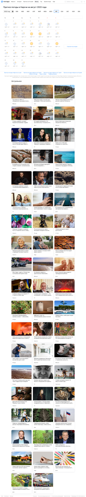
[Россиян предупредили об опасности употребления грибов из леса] (64, 397)
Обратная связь (67, 496)
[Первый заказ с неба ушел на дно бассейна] (64, 311)
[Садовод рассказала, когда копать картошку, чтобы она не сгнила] (43, 418)
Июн (45, 11)
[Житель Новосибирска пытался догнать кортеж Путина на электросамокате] (64, 95)
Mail (2, 496)
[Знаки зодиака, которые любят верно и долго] (43, 246)
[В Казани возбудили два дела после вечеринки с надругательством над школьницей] (43, 160)
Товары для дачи (52, 74)
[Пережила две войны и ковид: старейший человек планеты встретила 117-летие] (21, 246)
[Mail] (2, 1)
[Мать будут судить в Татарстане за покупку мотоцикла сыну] (21, 267)
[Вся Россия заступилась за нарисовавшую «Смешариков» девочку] (64, 462)
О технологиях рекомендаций (57, 496)
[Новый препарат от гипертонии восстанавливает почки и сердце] (43, 203)
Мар (28, 11)
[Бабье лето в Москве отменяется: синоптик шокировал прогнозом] (64, 138)
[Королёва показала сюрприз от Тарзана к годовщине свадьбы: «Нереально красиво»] (43, 138)
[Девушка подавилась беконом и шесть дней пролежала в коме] (43, 354)
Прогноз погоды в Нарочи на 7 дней (52, 72)
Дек (79, 11)
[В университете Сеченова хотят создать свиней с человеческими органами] (21, 160)
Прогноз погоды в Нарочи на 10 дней (73, 72)
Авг (56, 11)
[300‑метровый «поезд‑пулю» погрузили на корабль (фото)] (43, 483)
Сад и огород (43, 74)
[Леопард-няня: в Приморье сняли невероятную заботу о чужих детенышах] (43, 440)
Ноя (73, 11)
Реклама (11, 496)
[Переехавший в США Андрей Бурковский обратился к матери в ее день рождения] (21, 440)
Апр (34, 11)
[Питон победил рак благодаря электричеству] (64, 246)
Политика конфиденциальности (44, 496)
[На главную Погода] (6, 1)
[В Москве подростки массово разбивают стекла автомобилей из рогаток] (43, 95)
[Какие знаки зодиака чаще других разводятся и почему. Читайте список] (43, 462)
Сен (62, 11)
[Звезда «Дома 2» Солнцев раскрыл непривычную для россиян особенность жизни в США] (64, 483)
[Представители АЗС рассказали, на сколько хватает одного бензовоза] (21, 462)
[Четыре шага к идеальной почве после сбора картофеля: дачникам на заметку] (64, 181)
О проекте (35, 496)
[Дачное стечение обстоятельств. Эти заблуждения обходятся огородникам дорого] (64, 332)
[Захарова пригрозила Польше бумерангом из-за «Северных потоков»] (64, 418)
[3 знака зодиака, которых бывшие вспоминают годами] (21, 117)
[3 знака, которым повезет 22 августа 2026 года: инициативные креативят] (64, 375)
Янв (17, 11)
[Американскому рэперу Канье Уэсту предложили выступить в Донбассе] (64, 289)
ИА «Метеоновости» (81, 496)
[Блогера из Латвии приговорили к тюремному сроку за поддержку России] (64, 354)
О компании (6, 496)
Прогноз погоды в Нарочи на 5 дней (32, 72)
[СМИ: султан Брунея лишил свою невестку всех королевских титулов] (43, 181)
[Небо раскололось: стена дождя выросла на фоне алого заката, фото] (21, 332)
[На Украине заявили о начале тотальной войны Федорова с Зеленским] (21, 181)
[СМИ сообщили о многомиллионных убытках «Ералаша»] (64, 440)
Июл (50, 11)
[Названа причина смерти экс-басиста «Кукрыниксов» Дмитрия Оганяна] (43, 375)
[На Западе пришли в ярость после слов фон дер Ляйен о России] (21, 138)
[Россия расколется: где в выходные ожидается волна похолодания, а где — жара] (43, 224)
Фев (22, 11)
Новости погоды (33, 74)
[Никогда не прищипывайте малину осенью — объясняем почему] (21, 311)
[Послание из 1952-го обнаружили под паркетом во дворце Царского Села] (21, 95)
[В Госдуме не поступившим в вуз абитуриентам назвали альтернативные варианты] (64, 203)
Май (39, 11)
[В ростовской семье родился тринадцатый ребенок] (64, 267)
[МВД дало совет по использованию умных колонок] (43, 311)
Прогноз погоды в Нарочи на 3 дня (12, 72)
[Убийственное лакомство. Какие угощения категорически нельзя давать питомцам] (43, 332)
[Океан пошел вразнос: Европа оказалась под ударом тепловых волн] (64, 160)
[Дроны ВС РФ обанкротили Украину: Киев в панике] (21, 397)
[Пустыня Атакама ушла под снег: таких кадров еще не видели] (21, 375)
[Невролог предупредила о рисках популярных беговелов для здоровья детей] (21, 418)
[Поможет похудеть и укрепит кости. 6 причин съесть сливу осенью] (21, 224)
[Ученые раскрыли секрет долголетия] (64, 224)
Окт (68, 11)
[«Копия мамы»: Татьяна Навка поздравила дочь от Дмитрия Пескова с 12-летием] (43, 397)
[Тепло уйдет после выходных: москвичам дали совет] (21, 354)
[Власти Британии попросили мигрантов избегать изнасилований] (64, 117)
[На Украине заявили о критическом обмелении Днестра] (43, 267)
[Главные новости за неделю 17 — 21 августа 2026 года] (21, 289)
